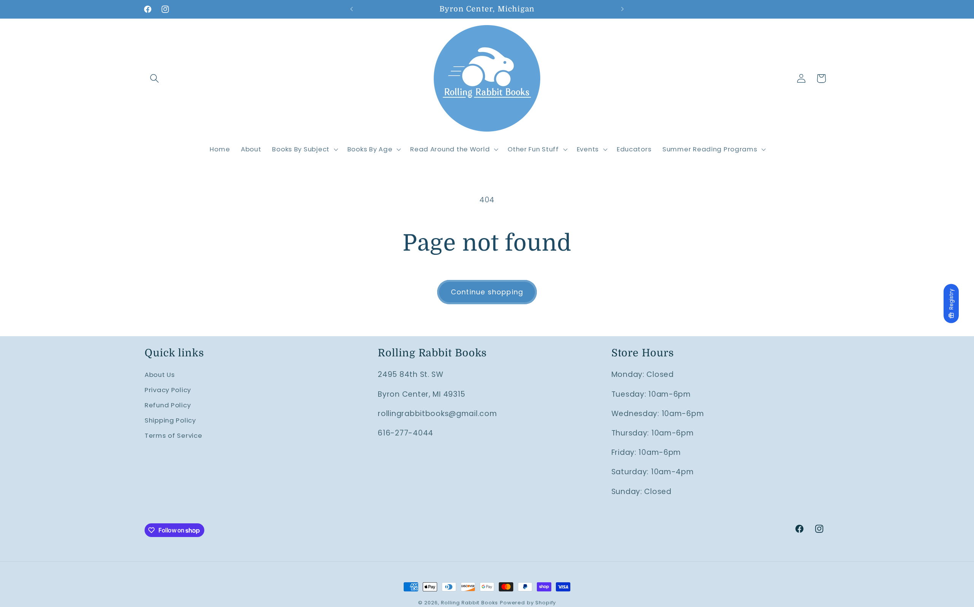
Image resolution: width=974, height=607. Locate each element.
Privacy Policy (168, 389)
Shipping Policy (170, 420)
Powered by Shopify (528, 602)
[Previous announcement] (351, 9)
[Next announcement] (622, 9)
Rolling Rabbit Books (469, 602)
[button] (155, 78)
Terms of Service (173, 435)
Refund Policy (168, 405)
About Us (160, 374)
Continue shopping (487, 292)
